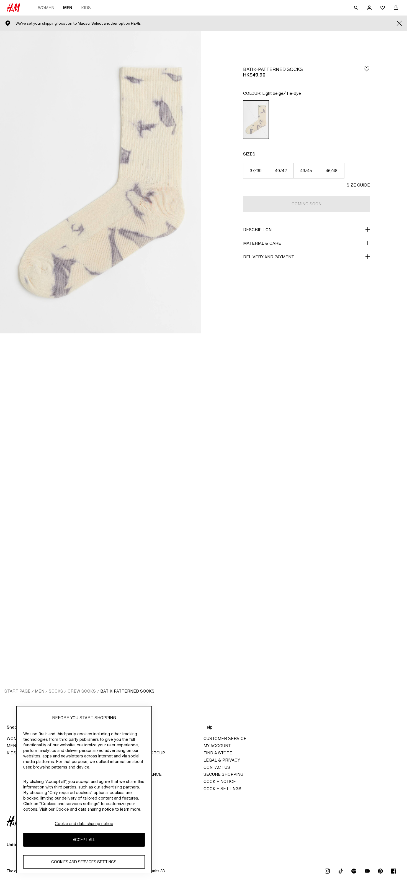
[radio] (256, 119)
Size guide (358, 185)
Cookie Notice (220, 781)
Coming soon (306, 203)
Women (46, 7)
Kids (86, 7)
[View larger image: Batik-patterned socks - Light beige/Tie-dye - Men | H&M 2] (100, 484)
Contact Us (217, 767)
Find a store (218, 752)
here (135, 23)
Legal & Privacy (222, 760)
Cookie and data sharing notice (84, 823)
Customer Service (225, 738)
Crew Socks (82, 691)
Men (67, 7)
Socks (56, 691)
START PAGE (17, 691)
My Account (217, 745)
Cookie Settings (222, 788)
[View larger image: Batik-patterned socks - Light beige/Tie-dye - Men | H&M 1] (100, 182)
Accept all (84, 839)
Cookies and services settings (84, 861)
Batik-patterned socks (127, 691)
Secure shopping (223, 774)
